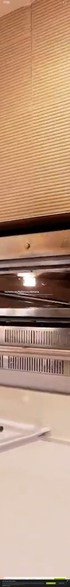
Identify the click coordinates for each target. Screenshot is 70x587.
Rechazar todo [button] (61, 583)
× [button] (68, 580)
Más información (22, 584)
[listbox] (67, 580)
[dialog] (35, 583)
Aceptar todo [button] (50, 583)
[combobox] (60, 2)
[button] (23, 585)
